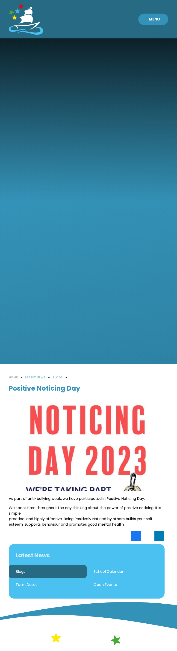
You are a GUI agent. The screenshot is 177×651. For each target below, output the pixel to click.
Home (13, 377)
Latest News (35, 377)
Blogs (58, 377)
